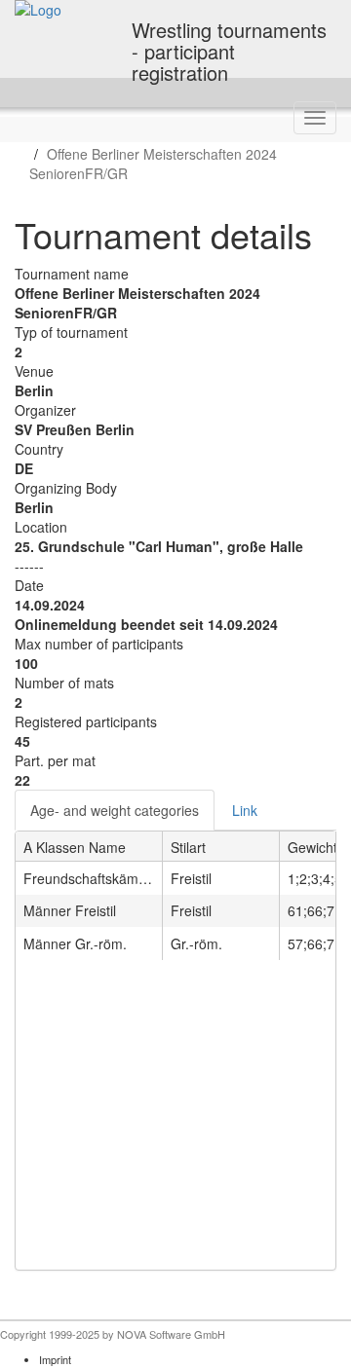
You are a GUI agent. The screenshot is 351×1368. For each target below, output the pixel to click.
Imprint (55, 1359)
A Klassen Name (74, 847)
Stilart (188, 847)
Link (244, 810)
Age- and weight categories (114, 810)
